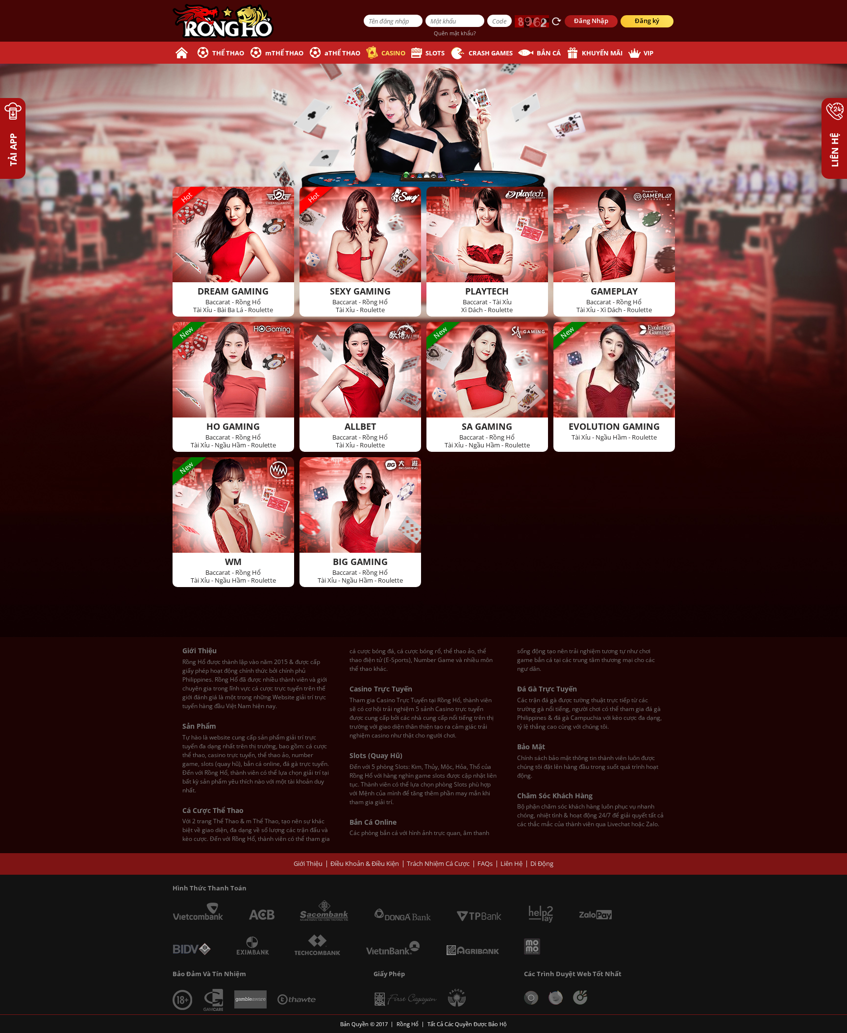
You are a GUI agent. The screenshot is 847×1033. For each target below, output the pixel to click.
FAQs (485, 863)
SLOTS (435, 53)
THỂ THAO (228, 53)
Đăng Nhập (591, 20)
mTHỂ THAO (284, 53)
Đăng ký (647, 20)
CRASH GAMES (491, 53)
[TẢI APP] (12, 116)
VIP (648, 53)
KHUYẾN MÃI (602, 53)
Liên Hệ (511, 863)
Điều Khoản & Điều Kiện (364, 863)
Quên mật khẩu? (455, 33)
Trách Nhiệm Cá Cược (438, 863)
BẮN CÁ (549, 53)
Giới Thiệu (308, 863)
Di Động (541, 863)
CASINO (393, 53)
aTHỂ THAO (342, 53)
